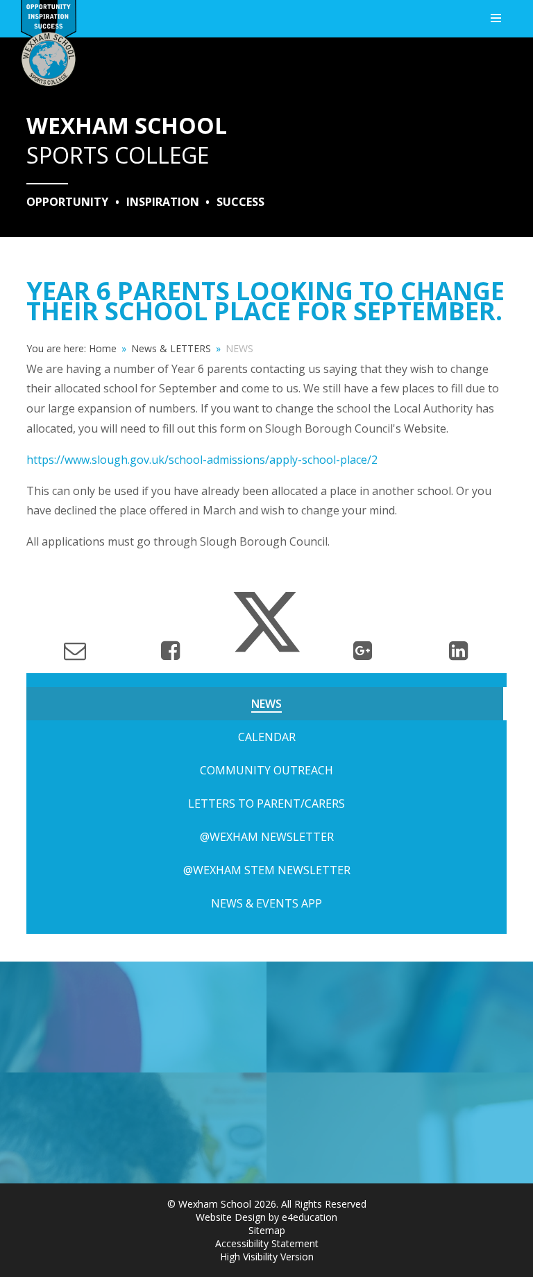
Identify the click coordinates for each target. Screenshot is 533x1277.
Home (103, 348)
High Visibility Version (267, 1256)
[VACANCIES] (399, 1127)
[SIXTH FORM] (399, 1017)
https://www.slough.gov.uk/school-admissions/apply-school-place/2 (202, 459)
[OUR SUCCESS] (133, 1127)
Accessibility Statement (267, 1243)
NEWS (239, 348)
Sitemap (266, 1230)
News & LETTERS (171, 348)
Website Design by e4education (266, 1217)
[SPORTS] (133, 1017)
